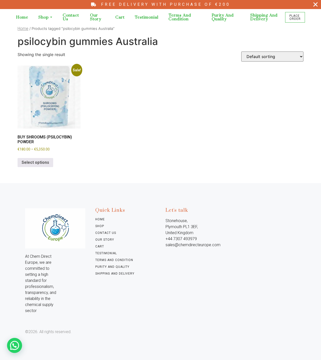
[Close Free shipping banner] (315, 5)
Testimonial (146, 17)
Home (22, 17)
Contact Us (71, 17)
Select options (35, 162)
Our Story (95, 17)
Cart (120, 17)
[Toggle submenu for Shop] (51, 17)
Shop (43, 17)
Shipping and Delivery (264, 17)
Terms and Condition (180, 17)
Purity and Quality (223, 17)
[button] (14, 345)
